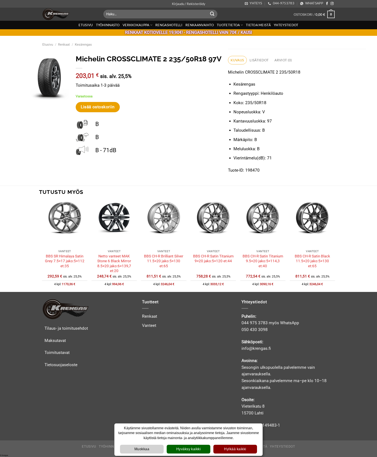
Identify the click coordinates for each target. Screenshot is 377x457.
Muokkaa (141, 449)
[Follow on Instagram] (332, 3)
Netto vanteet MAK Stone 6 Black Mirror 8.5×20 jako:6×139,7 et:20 (114, 263)
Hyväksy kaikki (188, 449)
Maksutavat (55, 340)
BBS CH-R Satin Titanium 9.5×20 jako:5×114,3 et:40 (263, 261)
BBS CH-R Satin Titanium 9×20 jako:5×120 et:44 (213, 258)
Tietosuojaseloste (61, 364)
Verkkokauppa (136, 25)
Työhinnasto (108, 25)
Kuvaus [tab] (237, 60)
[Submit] (212, 14)
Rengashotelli (168, 25)
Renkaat (64, 45)
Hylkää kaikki (235, 449)
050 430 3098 (255, 329)
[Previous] (42, 246)
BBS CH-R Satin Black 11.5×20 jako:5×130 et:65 (312, 261)
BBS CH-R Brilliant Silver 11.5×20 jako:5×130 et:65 (163, 261)
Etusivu (86, 25)
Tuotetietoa (228, 25)
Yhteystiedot (286, 25)
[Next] (334, 246)
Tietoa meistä (258, 25)
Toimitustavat (57, 352)
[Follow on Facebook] (327, 3)
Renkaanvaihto (199, 25)
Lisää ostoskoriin (98, 107)
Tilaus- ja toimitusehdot (66, 328)
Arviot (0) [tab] (283, 60)
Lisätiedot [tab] (259, 60)
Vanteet (149, 325)
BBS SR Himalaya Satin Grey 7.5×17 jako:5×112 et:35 (64, 261)
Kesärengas (83, 45)
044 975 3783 (255, 322)
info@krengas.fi (256, 348)
